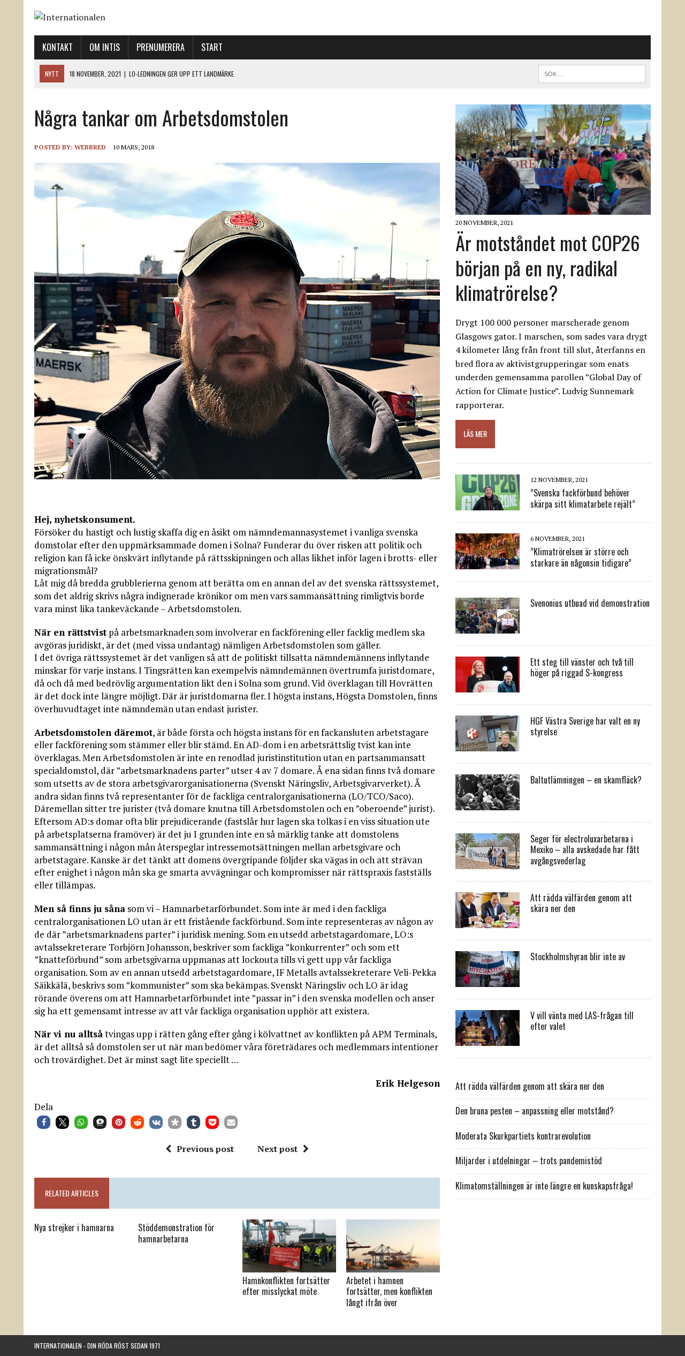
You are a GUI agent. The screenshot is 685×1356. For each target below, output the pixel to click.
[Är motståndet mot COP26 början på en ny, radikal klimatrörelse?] (553, 207)
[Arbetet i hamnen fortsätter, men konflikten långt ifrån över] (393, 1265)
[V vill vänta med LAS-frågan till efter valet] (487, 1038)
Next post (277, 1149)
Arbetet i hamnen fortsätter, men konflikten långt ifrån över (389, 1291)
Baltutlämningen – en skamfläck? (586, 779)
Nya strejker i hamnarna (74, 1227)
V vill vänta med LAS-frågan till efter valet (582, 1021)
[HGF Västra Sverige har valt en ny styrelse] (487, 744)
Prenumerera (160, 47)
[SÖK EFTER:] (591, 72)
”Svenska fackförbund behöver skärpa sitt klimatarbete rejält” (582, 498)
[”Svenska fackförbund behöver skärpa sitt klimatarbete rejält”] (487, 503)
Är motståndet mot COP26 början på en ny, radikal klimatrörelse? (547, 267)
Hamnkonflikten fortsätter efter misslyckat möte (286, 1286)
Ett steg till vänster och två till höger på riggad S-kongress (582, 668)
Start (212, 47)
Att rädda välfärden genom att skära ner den (581, 903)
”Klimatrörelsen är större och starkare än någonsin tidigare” (580, 557)
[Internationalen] (342, 18)
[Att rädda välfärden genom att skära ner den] (487, 920)
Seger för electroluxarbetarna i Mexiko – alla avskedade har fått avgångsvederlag (585, 850)
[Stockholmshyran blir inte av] (487, 979)
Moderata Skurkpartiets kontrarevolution (523, 1135)
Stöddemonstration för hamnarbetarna (176, 1233)
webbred (90, 147)
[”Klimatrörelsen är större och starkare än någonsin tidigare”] (487, 562)
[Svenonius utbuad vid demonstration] (487, 626)
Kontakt (57, 47)
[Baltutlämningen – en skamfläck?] (487, 803)
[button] (43, 1122)
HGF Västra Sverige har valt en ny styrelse (585, 726)
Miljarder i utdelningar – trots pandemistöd (528, 1160)
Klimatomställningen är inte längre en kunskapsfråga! (544, 1185)
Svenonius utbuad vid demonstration (590, 603)
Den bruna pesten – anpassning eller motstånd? (534, 1110)
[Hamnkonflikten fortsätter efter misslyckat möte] (289, 1265)
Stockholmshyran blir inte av (577, 956)
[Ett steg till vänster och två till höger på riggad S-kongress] (487, 685)
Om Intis (104, 47)
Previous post (205, 1149)
